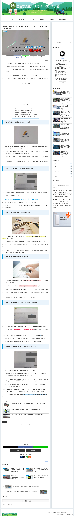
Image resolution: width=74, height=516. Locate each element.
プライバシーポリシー (68, 512)
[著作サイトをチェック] (21, 457)
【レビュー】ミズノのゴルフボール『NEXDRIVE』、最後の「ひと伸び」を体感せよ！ (62, 205)
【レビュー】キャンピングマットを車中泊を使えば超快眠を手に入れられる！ (62, 195)
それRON (62, 58)
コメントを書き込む (26, 501)
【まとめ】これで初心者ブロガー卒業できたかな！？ (26, 116)
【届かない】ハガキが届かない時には (23, 112)
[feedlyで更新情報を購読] (27, 457)
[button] (33, 56)
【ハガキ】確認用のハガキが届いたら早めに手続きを (26, 114)
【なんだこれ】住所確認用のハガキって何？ (24, 107)
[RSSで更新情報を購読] (29, 457)
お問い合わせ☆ (60, 512)
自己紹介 (54, 512)
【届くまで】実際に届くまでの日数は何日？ (24, 110)
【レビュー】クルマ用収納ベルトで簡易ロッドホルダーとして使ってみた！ (62, 200)
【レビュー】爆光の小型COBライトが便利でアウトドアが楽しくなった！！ (62, 191)
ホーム (50, 512)
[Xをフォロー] (24, 457)
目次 (24, 104)
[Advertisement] (25, 93)
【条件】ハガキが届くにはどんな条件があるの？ (25, 108)
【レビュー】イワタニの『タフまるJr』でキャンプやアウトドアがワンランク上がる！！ (62, 185)
